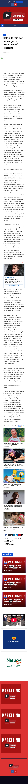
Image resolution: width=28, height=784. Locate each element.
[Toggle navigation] (15, 25)
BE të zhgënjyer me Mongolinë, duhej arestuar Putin (9, 541)
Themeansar (15, 781)
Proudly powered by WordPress (10, 779)
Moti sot (16, 539)
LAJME (4, 34)
